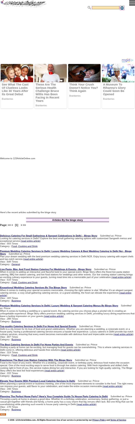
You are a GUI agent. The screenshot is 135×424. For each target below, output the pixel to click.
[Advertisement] (67, 35)
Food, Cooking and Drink (25, 246)
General (16, 264)
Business (16, 300)
